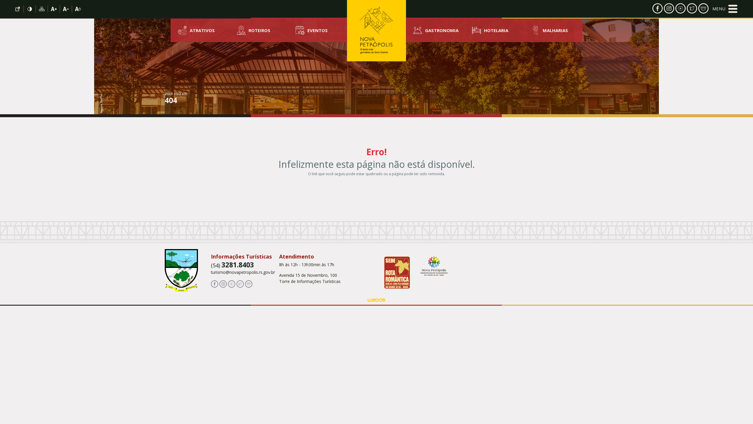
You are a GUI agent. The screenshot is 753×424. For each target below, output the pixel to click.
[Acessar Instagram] (669, 8)
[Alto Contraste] (30, 9)
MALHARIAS (555, 30)
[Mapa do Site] (42, 9)
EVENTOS (317, 30)
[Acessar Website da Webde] (376, 301)
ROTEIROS (259, 30)
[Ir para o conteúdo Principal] (18, 9)
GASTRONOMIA (442, 30)
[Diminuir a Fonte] (66, 9)
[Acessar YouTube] (680, 8)
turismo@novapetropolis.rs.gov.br (243, 272)
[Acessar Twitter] (692, 8)
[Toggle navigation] (725, 8)
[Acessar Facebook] (657, 8)
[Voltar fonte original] (78, 9)
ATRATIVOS (202, 30)
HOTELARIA (496, 30)
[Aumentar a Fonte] (54, 9)
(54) (232, 265)
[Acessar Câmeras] (703, 8)
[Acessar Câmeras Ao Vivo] (248, 283)
